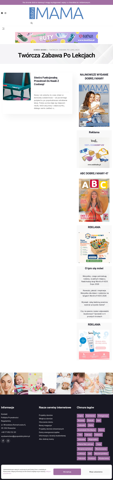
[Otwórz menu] (3, 28)
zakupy (88, 435)
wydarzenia (104, 458)
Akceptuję (67, 472)
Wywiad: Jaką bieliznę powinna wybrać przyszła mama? (94, 303)
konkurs (92, 458)
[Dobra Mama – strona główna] (56, 13)
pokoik (90, 420)
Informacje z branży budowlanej (52, 436)
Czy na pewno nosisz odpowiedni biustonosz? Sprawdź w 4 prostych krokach (95, 314)
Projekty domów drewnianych (51, 429)
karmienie (90, 416)
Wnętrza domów (46, 419)
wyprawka (93, 439)
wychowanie (101, 449)
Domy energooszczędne (49, 432)
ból (90, 454)
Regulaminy (6, 421)
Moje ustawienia (95, 472)
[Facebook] (2, 13)
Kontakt (4, 414)
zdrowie (81, 439)
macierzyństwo (101, 454)
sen (98, 420)
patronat (81, 458)
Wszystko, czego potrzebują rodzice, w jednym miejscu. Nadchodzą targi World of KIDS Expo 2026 (94, 280)
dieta (91, 425)
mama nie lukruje (85, 444)
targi (99, 444)
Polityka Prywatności (9, 417)
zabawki (81, 425)
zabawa (98, 435)
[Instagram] (5, 13)
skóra (101, 430)
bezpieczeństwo (85, 449)
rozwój (81, 420)
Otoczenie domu (46, 422)
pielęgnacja (103, 416)
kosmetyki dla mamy (86, 430)
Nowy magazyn (45, 425)
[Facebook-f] (3, 441)
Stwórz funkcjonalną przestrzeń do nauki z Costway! (46, 81)
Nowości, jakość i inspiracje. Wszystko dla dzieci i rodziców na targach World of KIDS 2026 (95, 293)
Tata (80, 435)
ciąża (80, 416)
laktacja (81, 454)
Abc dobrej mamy (46, 439)
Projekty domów (46, 415)
